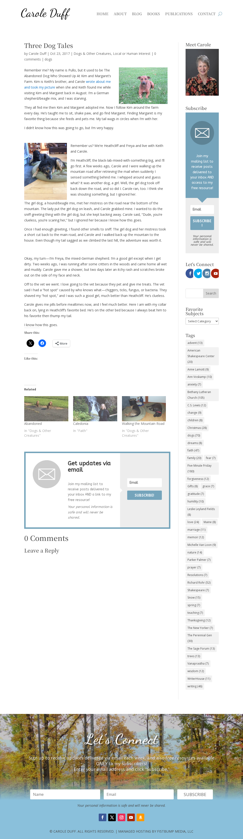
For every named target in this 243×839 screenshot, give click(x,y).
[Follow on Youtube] (131, 817)
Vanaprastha (198, 663)
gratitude (195, 494)
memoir (195, 537)
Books (153, 13)
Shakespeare (198, 590)
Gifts (192, 486)
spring (193, 605)
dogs (48, 59)
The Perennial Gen (199, 638)
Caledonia (80, 423)
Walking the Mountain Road (143, 423)
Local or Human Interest (131, 53)
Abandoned (33, 423)
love (193, 522)
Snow (193, 597)
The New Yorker (200, 628)
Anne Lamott (198, 369)
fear (210, 458)
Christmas (197, 428)
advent (194, 343)
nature (194, 552)
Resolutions (197, 575)
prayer (194, 567)
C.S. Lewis (196, 405)
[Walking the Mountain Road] (144, 408)
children (194, 420)
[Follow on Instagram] (121, 817)
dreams (194, 443)
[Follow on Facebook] (102, 817)
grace (208, 486)
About (120, 13)
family (194, 458)
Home (102, 13)
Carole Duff (37, 53)
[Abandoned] (46, 408)
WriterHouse (198, 679)
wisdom (195, 671)
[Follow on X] (112, 817)
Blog (137, 13)
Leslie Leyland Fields (201, 512)
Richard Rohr (198, 583)
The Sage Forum (201, 649)
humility (195, 501)
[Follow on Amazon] (140, 817)
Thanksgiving (198, 620)
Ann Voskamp (199, 377)
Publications (179, 13)
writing (194, 686)
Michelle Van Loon (201, 545)
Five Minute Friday (199, 468)
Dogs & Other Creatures (92, 53)
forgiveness (198, 479)
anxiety (194, 384)
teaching (195, 613)
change (194, 413)
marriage (196, 530)
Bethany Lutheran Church (199, 395)
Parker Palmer (198, 560)
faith (193, 450)
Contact (206, 13)
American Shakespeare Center (201, 356)
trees (193, 656)
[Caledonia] (95, 408)
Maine (210, 522)
